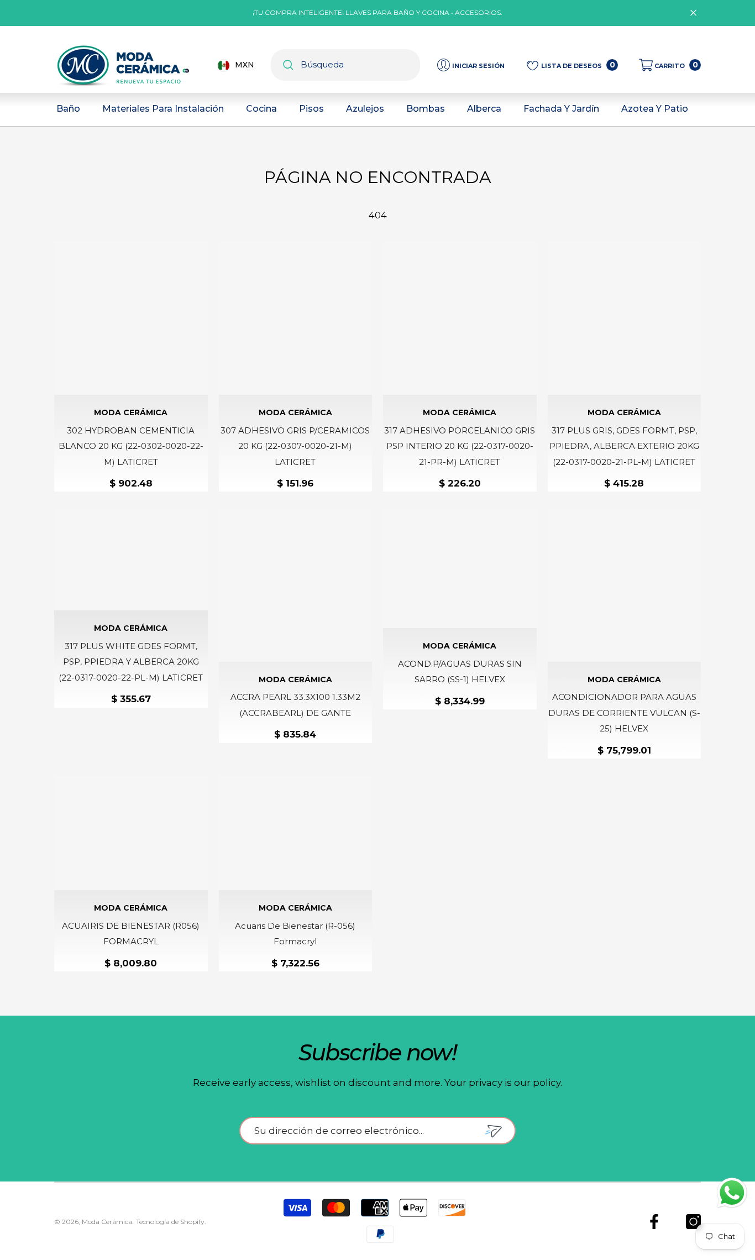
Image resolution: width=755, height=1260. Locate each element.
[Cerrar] (693, 13)
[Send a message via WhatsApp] (732, 1192)
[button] (670, 65)
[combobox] (360, 65)
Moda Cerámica (130, 412)
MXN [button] (244, 65)
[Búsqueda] (345, 65)
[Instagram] (693, 1221)
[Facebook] (654, 1221)
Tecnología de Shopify (170, 1221)
